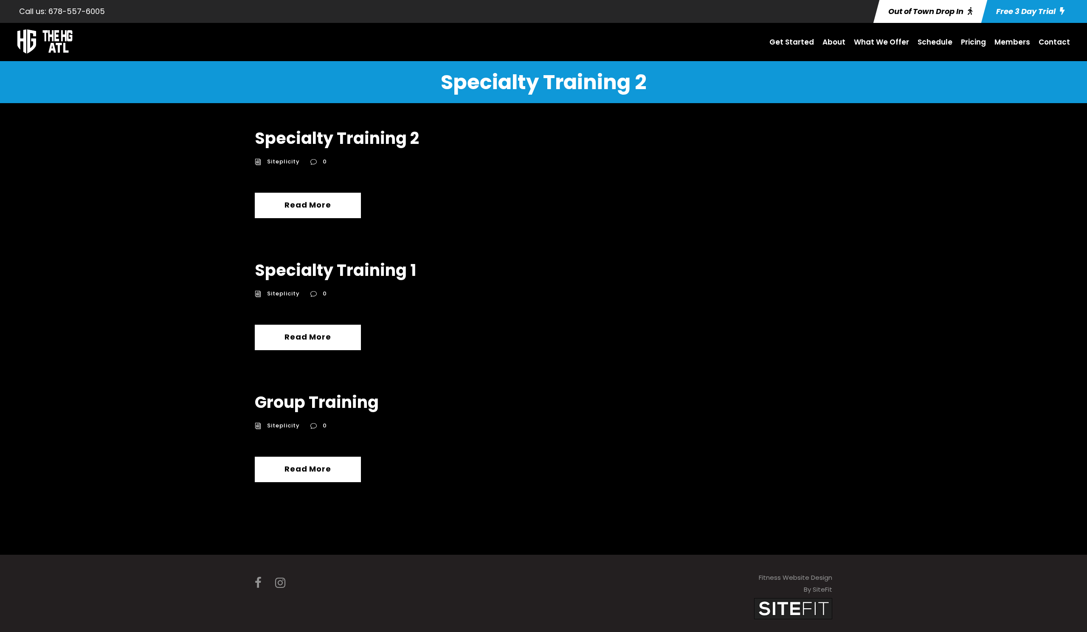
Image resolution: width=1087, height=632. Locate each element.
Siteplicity (283, 161)
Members (1012, 42)
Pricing (973, 42)
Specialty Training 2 (337, 138)
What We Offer (881, 42)
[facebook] (258, 583)
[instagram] (280, 583)
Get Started (791, 42)
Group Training (317, 402)
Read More (307, 204)
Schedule (935, 42)
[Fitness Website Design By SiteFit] (793, 608)
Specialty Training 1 (335, 270)
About (833, 42)
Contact (1054, 42)
